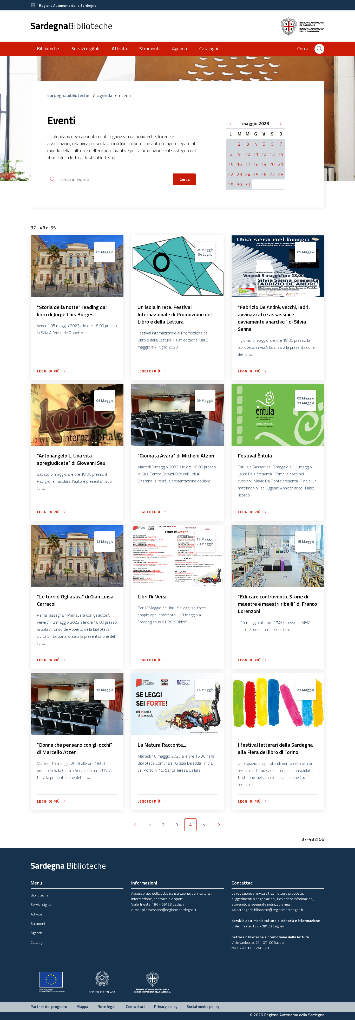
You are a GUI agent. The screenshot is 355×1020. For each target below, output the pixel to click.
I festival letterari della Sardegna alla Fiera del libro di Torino (275, 748)
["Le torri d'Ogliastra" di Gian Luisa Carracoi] (77, 584)
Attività (119, 48)
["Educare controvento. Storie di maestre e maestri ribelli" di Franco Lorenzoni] (278, 584)
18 (255, 164)
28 (280, 174)
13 (272, 154)
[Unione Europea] (52, 981)
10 (247, 154)
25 (255, 174)
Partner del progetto (49, 1007)
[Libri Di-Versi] (177, 584)
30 (239, 184)
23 (239, 174)
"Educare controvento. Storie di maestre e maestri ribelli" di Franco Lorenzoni (277, 603)
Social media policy (203, 1007)
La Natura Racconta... (161, 745)
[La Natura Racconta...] (177, 732)
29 (230, 184)
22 (230, 174)
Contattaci (135, 1007)
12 (263, 154)
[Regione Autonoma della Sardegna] (152, 981)
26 (263, 174)
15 (230, 164)
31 (247, 184)
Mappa (82, 1007)
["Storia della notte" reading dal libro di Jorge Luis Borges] (77, 294)
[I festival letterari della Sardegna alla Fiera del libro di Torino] (278, 732)
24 (247, 174)
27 (272, 174)
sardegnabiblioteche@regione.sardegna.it (269, 909)
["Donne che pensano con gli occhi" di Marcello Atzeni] (77, 732)
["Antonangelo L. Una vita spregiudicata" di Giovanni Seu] (77, 443)
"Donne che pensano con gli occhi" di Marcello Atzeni (74, 748)
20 (272, 164)
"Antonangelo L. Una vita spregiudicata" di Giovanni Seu (71, 459)
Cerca (185, 179)
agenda (104, 95)
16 (239, 164)
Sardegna (72, 25)
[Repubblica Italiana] (102, 981)
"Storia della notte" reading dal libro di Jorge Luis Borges (72, 310)
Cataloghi (208, 48)
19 (263, 164)
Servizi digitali (85, 48)
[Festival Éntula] (278, 443)
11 (255, 154)
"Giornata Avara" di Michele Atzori (175, 455)
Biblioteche (48, 48)
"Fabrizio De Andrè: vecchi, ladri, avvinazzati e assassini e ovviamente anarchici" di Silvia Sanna (274, 318)
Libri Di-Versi (152, 596)
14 (280, 154)
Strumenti (149, 48)
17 (247, 164)
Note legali (106, 1007)
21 (280, 164)
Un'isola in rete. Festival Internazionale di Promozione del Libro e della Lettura (174, 314)
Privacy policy (165, 1007)
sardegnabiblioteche (68, 95)
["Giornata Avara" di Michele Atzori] (177, 443)
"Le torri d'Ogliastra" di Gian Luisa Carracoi (75, 600)
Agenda (179, 48)
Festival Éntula (255, 455)
